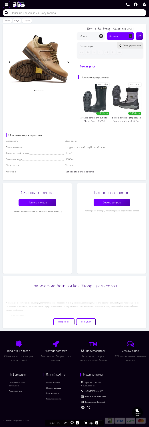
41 (88, 52)
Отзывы (91, 36)
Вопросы (120, 36)
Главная (7, 20)
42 (94, 52)
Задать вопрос (112, 202)
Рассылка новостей (54, 398)
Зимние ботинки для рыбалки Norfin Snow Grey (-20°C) (126, 119)
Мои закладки (52, 393)
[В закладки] (139, 36)
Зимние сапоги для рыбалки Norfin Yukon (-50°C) (94, 119)
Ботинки (26, 20)
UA (65, 422)
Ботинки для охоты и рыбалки (79, 171)
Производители (15, 391)
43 (100, 52)
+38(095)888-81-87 (93, 391)
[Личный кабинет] (144, 4)
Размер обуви (110, 45)
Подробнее (64, 321)
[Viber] (89, 407)
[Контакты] (127, 4)
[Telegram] (83, 407)
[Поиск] (5, 12)
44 (106, 52)
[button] (34, 90)
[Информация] (135, 4)
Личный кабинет (53, 382)
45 (113, 52)
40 (81, 52)
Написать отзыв (37, 202)
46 (119, 52)
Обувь (17, 20)
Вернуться (86, 321)
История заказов (53, 388)
